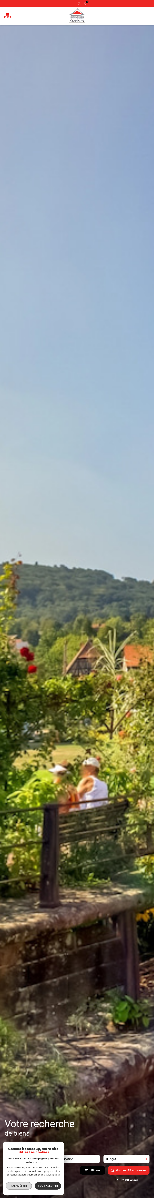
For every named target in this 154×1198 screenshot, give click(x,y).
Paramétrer (19, 1186)
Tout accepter (48, 1186)
